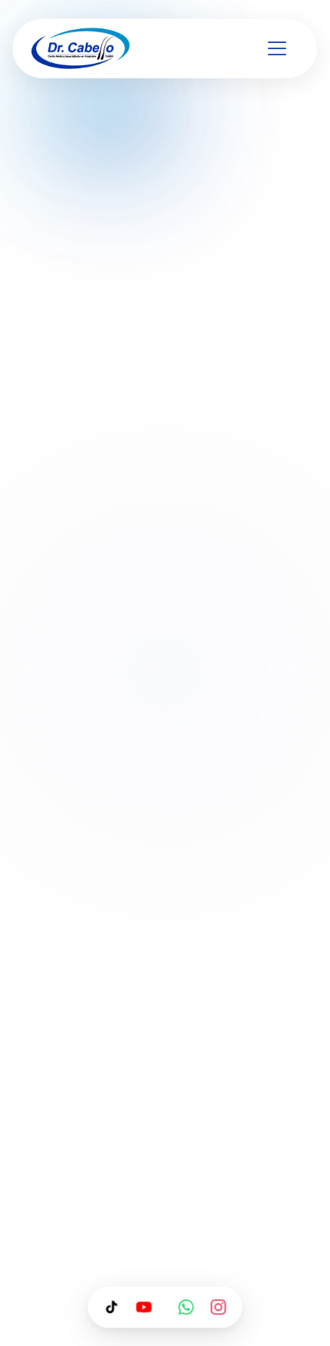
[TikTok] (112, 1306)
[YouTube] (144, 1306)
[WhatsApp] (186, 1306)
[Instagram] (218, 1306)
